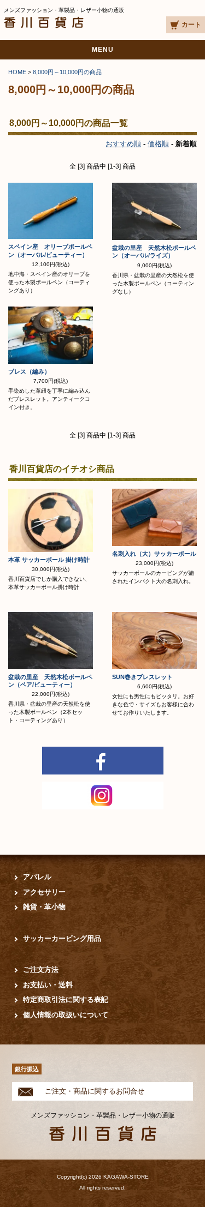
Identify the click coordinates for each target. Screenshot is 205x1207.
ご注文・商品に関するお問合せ (94, 1091)
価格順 (158, 144)
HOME (17, 72)
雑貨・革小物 (44, 907)
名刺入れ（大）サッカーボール (157, 553)
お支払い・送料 (48, 985)
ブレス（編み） (29, 371)
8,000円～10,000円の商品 (67, 72)
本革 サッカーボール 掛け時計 (49, 559)
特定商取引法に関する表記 (65, 999)
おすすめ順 (123, 144)
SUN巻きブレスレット (142, 677)
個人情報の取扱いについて (65, 1015)
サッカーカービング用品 (62, 938)
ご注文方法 (40, 969)
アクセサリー (44, 892)
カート (191, 24)
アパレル (37, 877)
